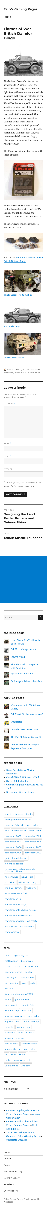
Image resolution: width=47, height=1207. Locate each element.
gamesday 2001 (13, 836)
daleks (28, 972)
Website (8, 469)
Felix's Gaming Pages (20, 9)
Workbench (10, 1184)
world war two (20, 373)
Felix (9, 370)
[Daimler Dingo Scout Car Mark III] (22, 281)
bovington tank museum (18, 819)
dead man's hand (14, 825)
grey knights (11, 1005)
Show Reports (11, 1191)
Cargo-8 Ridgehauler (17, 781)
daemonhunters (13, 972)
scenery (9, 1038)
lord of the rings (31, 1021)
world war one (27, 926)
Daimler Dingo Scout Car (14, 358)
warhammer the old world (18, 915)
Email (7, 456)
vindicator (26, 1065)
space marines (29, 1043)
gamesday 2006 (13, 847)
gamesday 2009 (33, 852)
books (29, 814)
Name (7, 443)
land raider (33, 1016)
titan (13, 1054)
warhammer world (14, 921)
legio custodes (12, 1021)
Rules (7, 1165)
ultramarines (11, 1065)
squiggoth (10, 1049)
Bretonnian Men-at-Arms (20, 792)
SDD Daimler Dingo (12, 326)
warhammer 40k (13, 899)
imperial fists (27, 1005)
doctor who (32, 825)
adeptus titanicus (14, 814)
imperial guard (19, 858)
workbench (8, 373)
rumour (30, 1032)
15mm (8, 955)
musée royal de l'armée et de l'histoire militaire (20, 870)
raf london (23, 882)
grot (7, 858)
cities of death (32, 966)
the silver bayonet (14, 888)
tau (6, 1054)
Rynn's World (18, 657)
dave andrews (27, 977)
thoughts (31, 888)
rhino (20, 1032)
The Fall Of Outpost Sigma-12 (26, 737)
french (8, 999)
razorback (10, 1032)
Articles (7, 1158)
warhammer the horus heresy (20, 910)
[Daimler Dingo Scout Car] (22, 344)
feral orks (9, 988)
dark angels (11, 977)
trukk (22, 1054)
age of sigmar (21, 955)
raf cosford (10, 882)
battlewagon (11, 961)
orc (28, 1027)
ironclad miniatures (15, 1016)
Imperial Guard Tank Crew (24, 729)
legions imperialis (14, 863)
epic (7, 830)
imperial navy (12, 1010)
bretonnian (27, 961)
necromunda (11, 877)
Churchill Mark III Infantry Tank (23, 777)
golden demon (22, 999)
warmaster (32, 921)
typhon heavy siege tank (18, 1060)
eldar (33, 983)
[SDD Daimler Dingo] (22, 312)
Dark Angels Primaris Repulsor (26, 681)
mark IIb (9, 1027)
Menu (8, 17)
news (24, 877)
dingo (37, 373)
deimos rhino (12, 983)
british (31, 373)
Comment (10, 404)
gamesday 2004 (13, 841)
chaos (8, 966)
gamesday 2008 (13, 852)
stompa (23, 1049)
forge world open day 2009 (19, 994)
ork (31, 877)
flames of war (34, 370)
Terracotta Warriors (16, 1139)
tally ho (35, 882)
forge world (35, 830)
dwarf (24, 983)
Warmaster (16, 721)
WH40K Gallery (12, 1178)
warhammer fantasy (15, 904)
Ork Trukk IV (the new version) (27, 714)
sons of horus (12, 1043)
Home (7, 1152)
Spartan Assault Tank (22, 673)
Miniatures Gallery (13, 1171)
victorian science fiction (17, 893)
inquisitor (27, 1010)
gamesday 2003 (32, 836)
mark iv (20, 1027)
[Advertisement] (23, 579)
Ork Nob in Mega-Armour (24, 649)
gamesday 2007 (33, 847)
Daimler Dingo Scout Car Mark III (18, 295)
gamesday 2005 (33, 841)
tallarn (33, 1049)
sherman (20, 1038)
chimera (18, 966)
